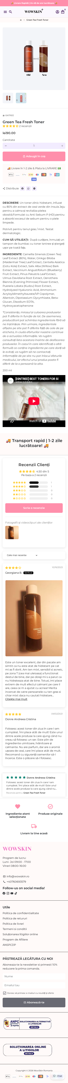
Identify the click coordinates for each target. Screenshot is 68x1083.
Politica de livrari (13, 923)
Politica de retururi (15, 918)
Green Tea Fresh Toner (37, 20)
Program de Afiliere (15, 939)
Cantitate (9, 140)
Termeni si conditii (15, 929)
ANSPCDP (9, 944)
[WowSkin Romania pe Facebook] (4, 893)
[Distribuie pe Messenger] (34, 188)
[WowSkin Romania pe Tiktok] (16, 893)
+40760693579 (14, 881)
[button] (11, 126)
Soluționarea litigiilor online (20, 934)
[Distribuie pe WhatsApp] (28, 188)
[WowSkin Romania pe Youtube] (12, 893)
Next (62, 59)
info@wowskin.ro (16, 876)
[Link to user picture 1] (34, 618)
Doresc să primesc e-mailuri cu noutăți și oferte (30, 993)
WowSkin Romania (43, 1070)
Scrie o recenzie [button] (34, 508)
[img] (13, 567)
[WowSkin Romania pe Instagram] (8, 893)
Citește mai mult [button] (16, 699)
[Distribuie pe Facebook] (22, 188)
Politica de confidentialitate (21, 913)
